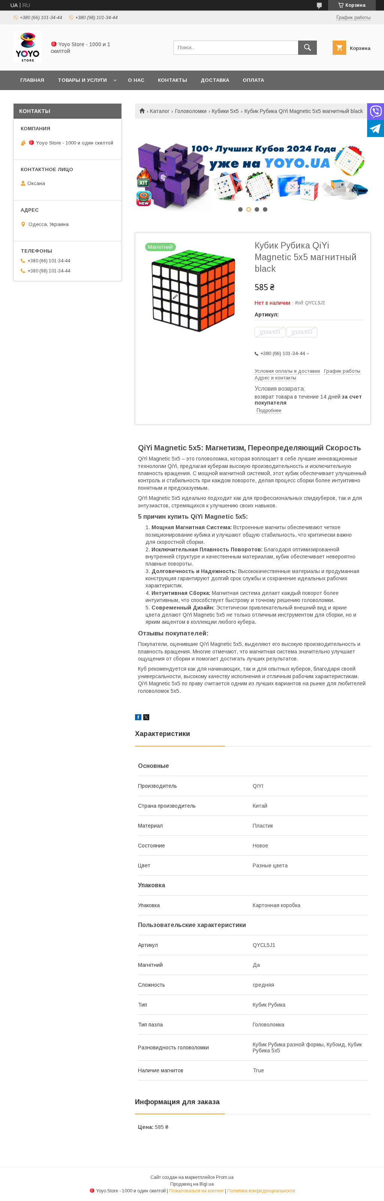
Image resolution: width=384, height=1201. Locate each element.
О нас (136, 80)
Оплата (253, 80)
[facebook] (138, 718)
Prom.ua (225, 1177)
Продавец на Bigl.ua (192, 1184)
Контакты (172, 80)
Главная (32, 80)
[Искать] (307, 48)
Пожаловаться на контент (196, 1190)
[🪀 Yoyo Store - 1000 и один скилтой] (28, 61)
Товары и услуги (82, 80)
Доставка (215, 80)
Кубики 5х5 (225, 111)
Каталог (160, 111)
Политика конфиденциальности (261, 1190)
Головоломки (191, 111)
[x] (146, 718)
